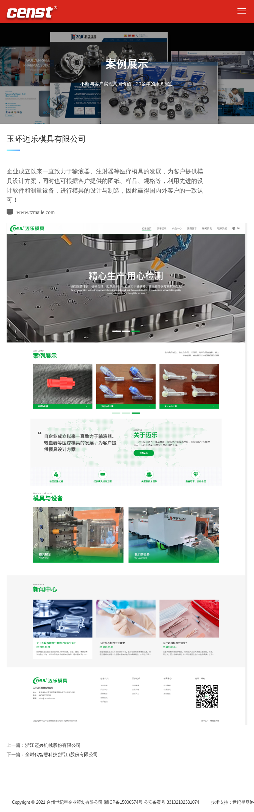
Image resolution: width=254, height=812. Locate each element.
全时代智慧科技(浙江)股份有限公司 (61, 754)
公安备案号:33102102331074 (171, 802)
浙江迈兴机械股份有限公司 (53, 745)
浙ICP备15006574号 (123, 802)
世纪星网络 (243, 802)
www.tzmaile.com (36, 212)
